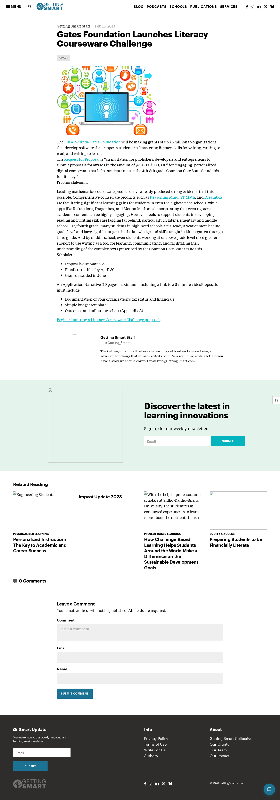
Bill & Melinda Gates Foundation (92, 141)
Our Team (218, 750)
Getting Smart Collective (231, 738)
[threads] (265, 6)
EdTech (63, 58)
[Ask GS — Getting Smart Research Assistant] (269, 789)
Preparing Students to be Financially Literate (236, 542)
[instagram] (252, 6)
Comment (66, 620)
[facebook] (247, 7)
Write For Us (154, 750)
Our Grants (219, 744)
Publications (203, 6)
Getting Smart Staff (73, 26)
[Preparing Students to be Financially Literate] (238, 510)
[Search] (30, 6)
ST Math (187, 197)
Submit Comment (75, 693)
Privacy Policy (156, 738)
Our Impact (219, 755)
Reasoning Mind (164, 197)
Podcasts (156, 6)
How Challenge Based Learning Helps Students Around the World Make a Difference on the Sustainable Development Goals (171, 553)
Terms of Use (155, 744)
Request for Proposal (82, 159)
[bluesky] (272, 7)
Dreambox (213, 197)
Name (62, 669)
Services (229, 6)
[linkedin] (259, 6)
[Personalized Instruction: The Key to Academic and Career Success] (42, 510)
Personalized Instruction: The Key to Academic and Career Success (40, 545)
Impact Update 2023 (100, 496)
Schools (178, 6)
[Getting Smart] (49, 6)
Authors (151, 755)
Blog (138, 6)
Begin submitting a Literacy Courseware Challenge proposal (108, 319)
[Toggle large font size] (276, 400)
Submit (228, 441)
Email (62, 648)
